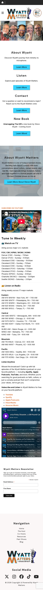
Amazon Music (12, 405)
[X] (7, 576)
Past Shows (21, 539)
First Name (7, 488)
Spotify (9, 397)
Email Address (9, 482)
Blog (21, 542)
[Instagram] (14, 576)
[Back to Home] (19, 13)
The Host (21, 531)
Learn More (21, 67)
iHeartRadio (11, 403)
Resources (21, 536)
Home (21, 528)
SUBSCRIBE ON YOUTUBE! (12, 208)
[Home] (2, 2)
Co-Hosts (21, 534)
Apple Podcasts (12, 400)
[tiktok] (29, 576)
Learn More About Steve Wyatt (21, 182)
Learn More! (21, 133)
